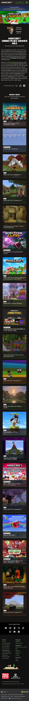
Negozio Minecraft (19, 643)
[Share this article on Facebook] (24, 86)
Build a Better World (6, 656)
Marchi (12, 696)
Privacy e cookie (4, 694)
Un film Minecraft (5, 658)
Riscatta (17, 660)
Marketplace (13, 62)
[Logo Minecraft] (7, 3)
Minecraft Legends (5, 646)
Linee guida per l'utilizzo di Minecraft (9, 683)
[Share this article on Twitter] (16, 86)
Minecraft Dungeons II (6, 643)
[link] (6, 628)
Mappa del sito (18, 651)
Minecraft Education (6, 648)
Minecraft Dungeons (6, 644)
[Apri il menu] (26, 2)
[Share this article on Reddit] (20, 86)
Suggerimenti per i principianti (21, 647)
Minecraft (4, 641)
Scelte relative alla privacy (16, 698)
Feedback (17, 650)
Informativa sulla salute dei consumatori (15, 694)
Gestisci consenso (20, 683)
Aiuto (16, 648)
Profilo (17, 659)
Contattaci (17, 655)
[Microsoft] (24, 692)
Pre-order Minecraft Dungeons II (14, 9)
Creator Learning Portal (6, 651)
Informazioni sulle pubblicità (20, 696)
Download (17, 653)
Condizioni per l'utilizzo (5, 696)
